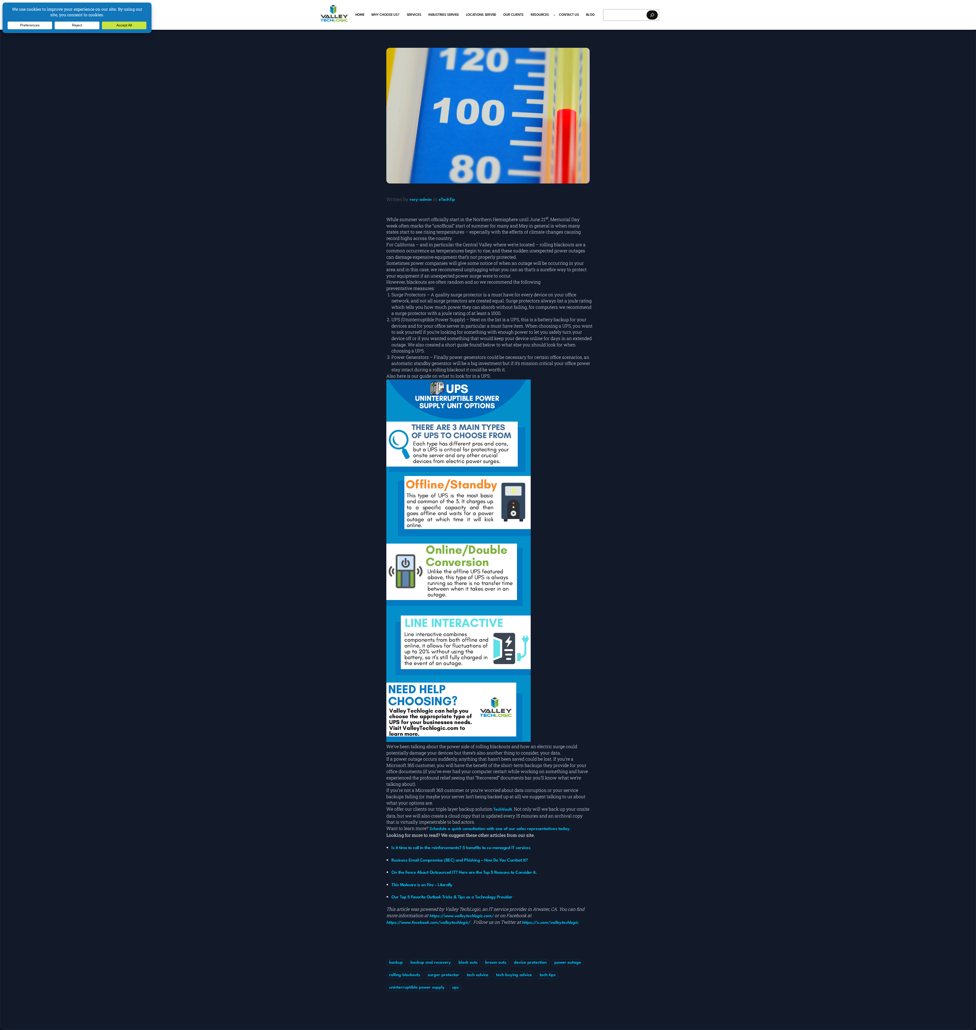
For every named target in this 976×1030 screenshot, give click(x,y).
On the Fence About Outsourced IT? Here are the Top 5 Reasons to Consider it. (464, 872)
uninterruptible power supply (417, 988)
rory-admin (421, 200)
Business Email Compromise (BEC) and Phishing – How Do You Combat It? (459, 860)
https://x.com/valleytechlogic (550, 923)
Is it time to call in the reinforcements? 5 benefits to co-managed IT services (460, 848)
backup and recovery (430, 963)
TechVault (502, 810)
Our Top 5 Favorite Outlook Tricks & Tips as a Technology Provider (451, 897)
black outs (468, 963)
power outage (567, 963)
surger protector (443, 975)
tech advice (478, 975)
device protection (530, 963)
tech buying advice (514, 975)
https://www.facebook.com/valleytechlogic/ (428, 923)
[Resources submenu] (554, 15)
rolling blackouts (404, 975)
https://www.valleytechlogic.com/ (461, 916)
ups (455, 988)
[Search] (652, 15)
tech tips (548, 975)
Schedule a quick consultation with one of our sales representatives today (500, 829)
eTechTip (447, 200)
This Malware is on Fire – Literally (421, 885)
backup (396, 963)
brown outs (495, 963)
